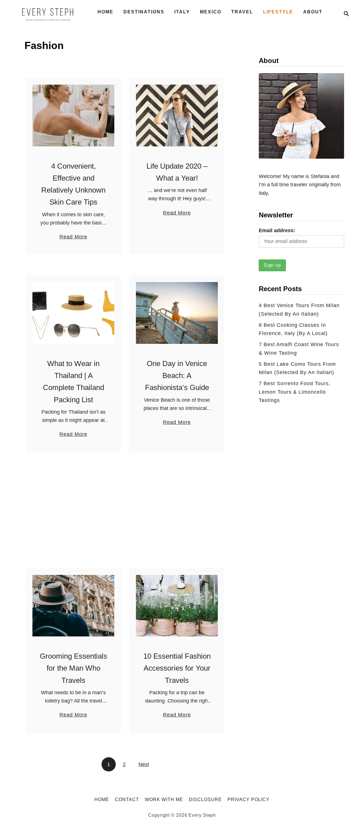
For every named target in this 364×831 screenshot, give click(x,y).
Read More (73, 237)
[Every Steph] (48, 13)
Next (143, 764)
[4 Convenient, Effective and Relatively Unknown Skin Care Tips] (73, 115)
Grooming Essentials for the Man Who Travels (73, 668)
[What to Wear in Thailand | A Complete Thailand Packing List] (73, 313)
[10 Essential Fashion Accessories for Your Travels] (177, 606)
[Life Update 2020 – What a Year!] (177, 115)
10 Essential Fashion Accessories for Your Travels (177, 668)
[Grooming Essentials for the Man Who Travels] (73, 606)
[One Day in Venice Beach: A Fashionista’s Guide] (177, 313)
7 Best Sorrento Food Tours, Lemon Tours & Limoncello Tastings (294, 392)
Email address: (277, 230)
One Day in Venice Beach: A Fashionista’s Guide (177, 375)
